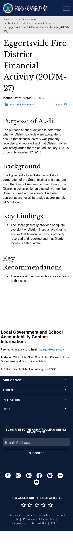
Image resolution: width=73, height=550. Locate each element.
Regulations (19, 523)
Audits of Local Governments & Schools (30, 23)
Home (6, 19)
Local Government (25, 19)
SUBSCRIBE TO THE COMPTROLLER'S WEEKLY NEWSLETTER (36, 430)
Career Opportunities (37, 515)
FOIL (54, 523)
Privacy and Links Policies (38, 519)
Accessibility (39, 523)
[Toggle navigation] (66, 8)
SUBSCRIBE (36, 453)
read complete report (22, 104)
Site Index (14, 515)
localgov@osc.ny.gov (51, 349)
